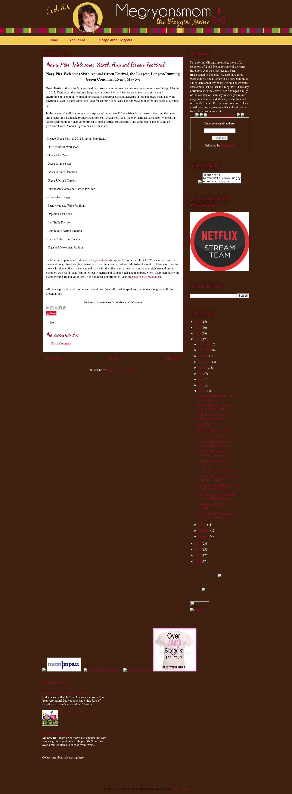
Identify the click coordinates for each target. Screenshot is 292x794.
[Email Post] (51, 322)
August (203, 367)
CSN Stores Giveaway (55, 733)
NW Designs (180, 789)
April (202, 391)
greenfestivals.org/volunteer (144, 277)
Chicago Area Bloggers (114, 40)
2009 (198, 555)
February (204, 530)
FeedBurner (228, 145)
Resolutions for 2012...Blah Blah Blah (65, 693)
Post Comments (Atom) (121, 370)
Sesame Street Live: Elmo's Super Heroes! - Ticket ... (218, 478)
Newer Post (54, 358)
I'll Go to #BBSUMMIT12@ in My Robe (217, 398)
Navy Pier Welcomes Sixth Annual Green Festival (214, 453)
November (205, 350)
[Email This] (48, 308)
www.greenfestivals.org (102, 260)
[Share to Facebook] (60, 308)
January (204, 536)
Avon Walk (204, 424)
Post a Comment (61, 343)
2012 (198, 339)
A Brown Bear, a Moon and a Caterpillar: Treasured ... (215, 515)
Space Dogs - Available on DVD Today (217, 506)
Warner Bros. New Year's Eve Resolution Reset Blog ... (216, 407)
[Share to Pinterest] (64, 308)
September (205, 362)
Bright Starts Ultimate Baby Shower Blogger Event (215, 443)
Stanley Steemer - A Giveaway (216, 470)
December (205, 344)
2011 (198, 543)
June (202, 379)
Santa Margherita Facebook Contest (214, 462)
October (204, 356)
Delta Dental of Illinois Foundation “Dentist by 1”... (216, 416)
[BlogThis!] (52, 308)
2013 (198, 333)
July (201, 373)
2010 (198, 549)
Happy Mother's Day (72, 712)
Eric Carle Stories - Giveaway (216, 436)
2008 (198, 561)
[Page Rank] (198, 610)
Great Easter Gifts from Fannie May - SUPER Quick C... (216, 496)
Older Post (172, 358)
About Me (77, 40)
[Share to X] (56, 308)
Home (53, 40)
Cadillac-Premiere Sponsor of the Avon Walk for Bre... (218, 487)
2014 (198, 327)
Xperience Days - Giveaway (215, 430)
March (203, 524)
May (202, 385)
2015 (198, 321)
